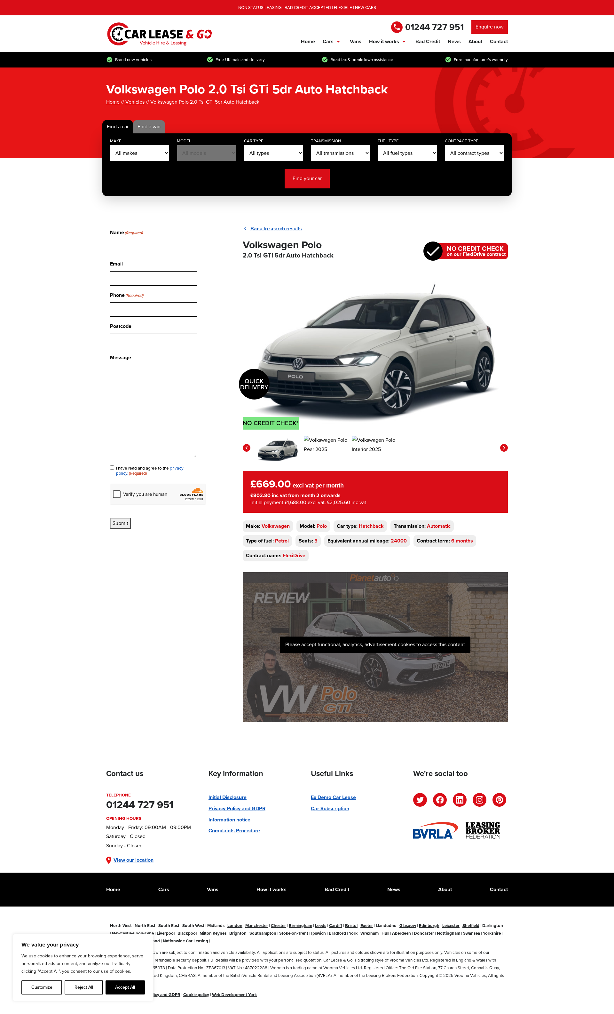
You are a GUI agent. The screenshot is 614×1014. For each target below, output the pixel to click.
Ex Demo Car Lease (333, 797)
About (475, 41)
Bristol (351, 926)
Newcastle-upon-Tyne (133, 933)
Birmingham (300, 926)
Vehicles (135, 102)
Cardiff (335, 926)
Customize (41, 987)
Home (308, 41)
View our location (134, 860)
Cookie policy (196, 995)
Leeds (320, 926)
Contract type (461, 141)
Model (184, 141)
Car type (254, 141)
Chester (278, 926)
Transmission (326, 141)
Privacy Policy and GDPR (237, 808)
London (234, 926)
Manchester (256, 926)
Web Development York (234, 995)
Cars (328, 41)
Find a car (118, 126)
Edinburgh (429, 926)
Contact (499, 41)
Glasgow (407, 926)
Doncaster (424, 933)
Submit (120, 523)
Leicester (451, 926)
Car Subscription (330, 808)
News (454, 41)
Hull (385, 933)
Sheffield (470, 926)
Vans (355, 41)
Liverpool (166, 933)
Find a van (149, 126)
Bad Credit (427, 41)
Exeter (366, 926)
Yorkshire (492, 933)
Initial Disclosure (228, 797)
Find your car (307, 178)
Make (116, 141)
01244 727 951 (434, 27)
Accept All (125, 987)
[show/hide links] (338, 41)
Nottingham (448, 933)
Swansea (471, 933)
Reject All (84, 987)
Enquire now (490, 26)
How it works (384, 41)
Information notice (229, 819)
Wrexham (369, 933)
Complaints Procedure (234, 830)
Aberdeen (401, 933)
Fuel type (388, 141)
